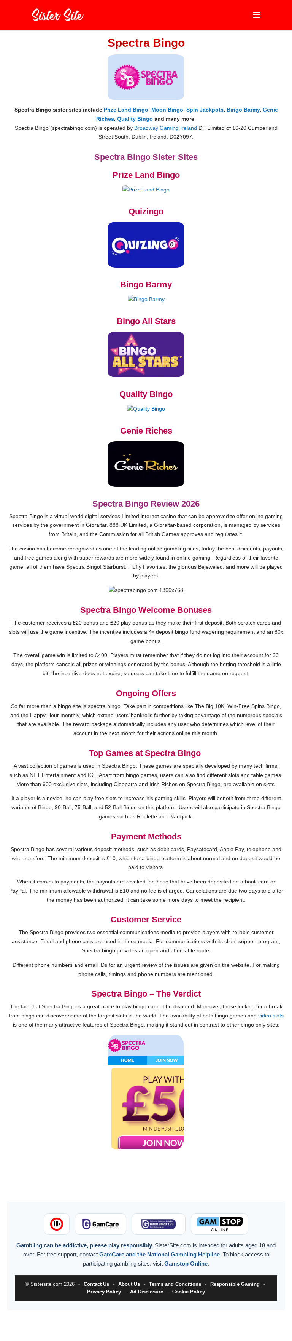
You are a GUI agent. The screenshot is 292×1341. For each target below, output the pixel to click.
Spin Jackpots (205, 110)
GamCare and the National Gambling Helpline (159, 1254)
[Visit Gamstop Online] (219, 1224)
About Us (129, 1284)
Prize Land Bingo (126, 110)
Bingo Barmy (243, 110)
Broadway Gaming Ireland (165, 128)
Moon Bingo (167, 110)
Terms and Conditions (175, 1284)
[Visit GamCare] (100, 1224)
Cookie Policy (188, 1292)
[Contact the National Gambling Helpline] (159, 1224)
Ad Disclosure (146, 1292)
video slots (271, 1016)
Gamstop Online (186, 1263)
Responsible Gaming (235, 1284)
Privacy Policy (104, 1292)
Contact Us (96, 1284)
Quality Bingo (135, 119)
